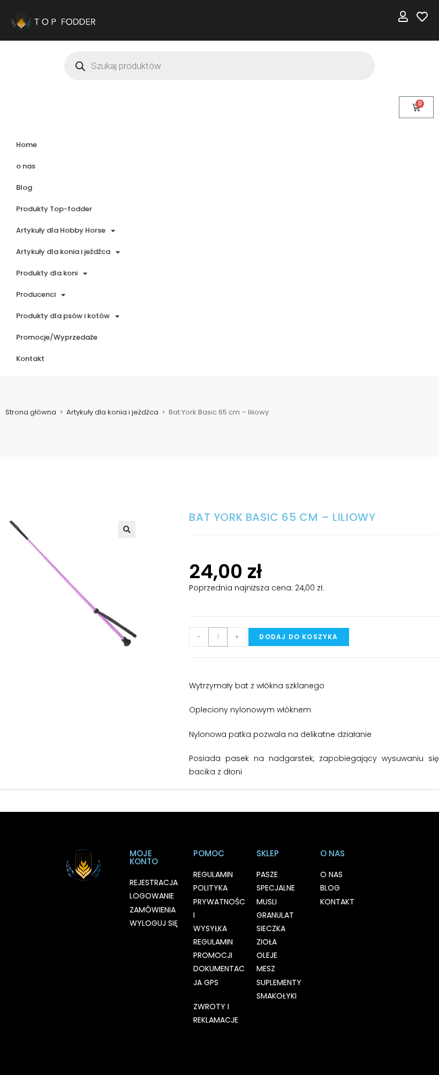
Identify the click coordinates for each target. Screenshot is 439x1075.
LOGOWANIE (152, 895)
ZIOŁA (266, 941)
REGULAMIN (213, 874)
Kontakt (30, 359)
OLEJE (266, 955)
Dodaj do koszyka (298, 636)
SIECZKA (270, 928)
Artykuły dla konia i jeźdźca (63, 252)
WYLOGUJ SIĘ (154, 923)
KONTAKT (337, 901)
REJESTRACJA (154, 882)
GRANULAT (275, 915)
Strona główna (30, 412)
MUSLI (266, 901)
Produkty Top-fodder (54, 209)
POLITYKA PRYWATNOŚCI (219, 901)
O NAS (331, 874)
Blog (24, 187)
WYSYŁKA (210, 928)
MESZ (265, 968)
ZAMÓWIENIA (153, 909)
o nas (25, 166)
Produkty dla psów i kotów (63, 316)
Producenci (36, 294)
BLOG (330, 887)
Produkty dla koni (47, 273)
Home (26, 145)
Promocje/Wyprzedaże (56, 337)
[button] (126, 529)
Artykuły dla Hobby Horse (60, 230)
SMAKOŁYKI (276, 995)
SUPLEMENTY (278, 982)
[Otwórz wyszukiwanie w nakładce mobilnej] (219, 66)
